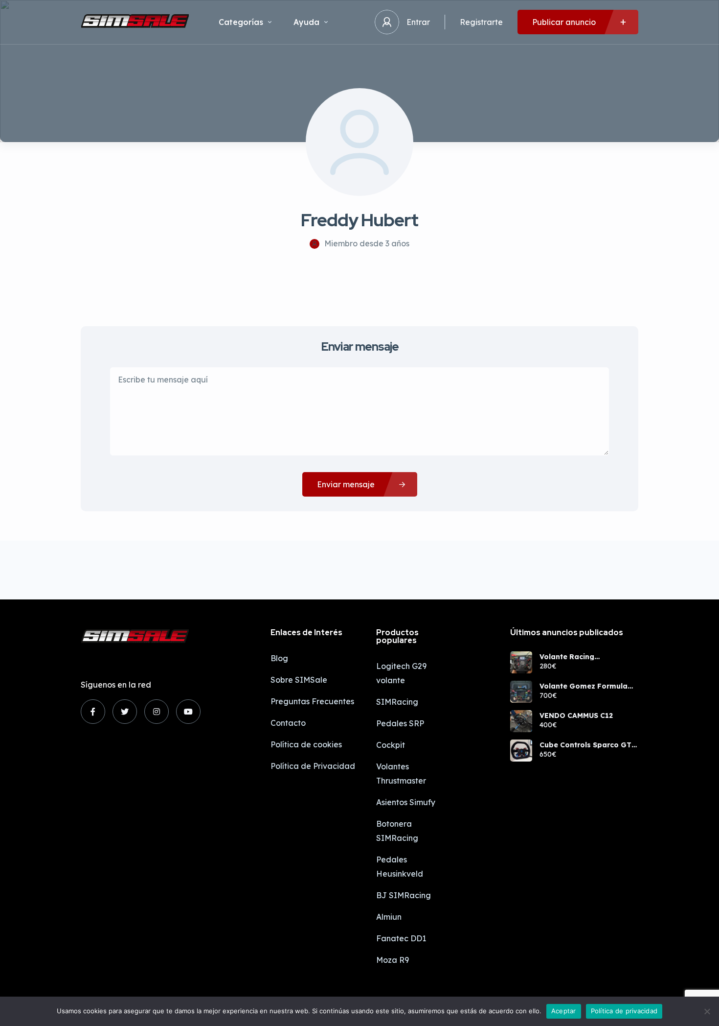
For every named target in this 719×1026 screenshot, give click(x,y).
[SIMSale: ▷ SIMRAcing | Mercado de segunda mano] (135, 22)
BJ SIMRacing (403, 895)
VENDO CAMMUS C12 (576, 715)
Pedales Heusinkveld (399, 867)
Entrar (418, 22)
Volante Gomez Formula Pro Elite (583, 686)
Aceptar (563, 1011)
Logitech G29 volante (401, 673)
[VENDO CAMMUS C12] (521, 721)
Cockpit (390, 745)
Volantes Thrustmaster (401, 774)
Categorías (241, 22)
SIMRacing (397, 702)
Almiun (389, 917)
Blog (279, 658)
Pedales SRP (400, 723)
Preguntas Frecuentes (312, 701)
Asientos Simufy (405, 802)
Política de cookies (306, 744)
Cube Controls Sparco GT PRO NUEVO (585, 744)
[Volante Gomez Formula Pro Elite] (521, 692)
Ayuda (306, 22)
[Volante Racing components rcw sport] (521, 662)
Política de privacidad (624, 1011)
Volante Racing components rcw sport (580, 656)
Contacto (288, 723)
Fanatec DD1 (401, 938)
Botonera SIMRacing (397, 831)
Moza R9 (392, 960)
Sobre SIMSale (298, 680)
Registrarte (481, 22)
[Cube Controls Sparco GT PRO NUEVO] (521, 751)
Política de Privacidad (312, 766)
